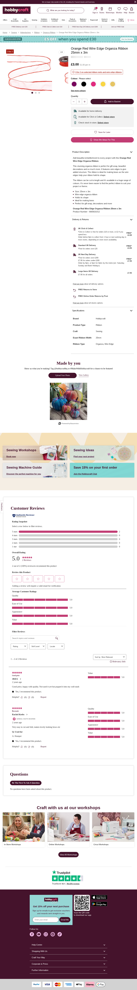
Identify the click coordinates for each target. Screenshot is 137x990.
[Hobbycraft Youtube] (39, 934)
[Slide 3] (39, 92)
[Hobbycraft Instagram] (46, 934)
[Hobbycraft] (17, 11)
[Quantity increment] (84, 101)
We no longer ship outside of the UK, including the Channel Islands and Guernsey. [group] (68, 2)
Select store (109, 117)
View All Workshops (68, 855)
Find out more (78, 284)
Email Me (65, 920)
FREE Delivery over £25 (19, 27)
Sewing (14, 33)
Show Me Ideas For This (104, 140)
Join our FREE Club (117, 27)
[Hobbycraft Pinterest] (53, 934)
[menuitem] (5, 20)
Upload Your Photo (62, 375)
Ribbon (37, 33)
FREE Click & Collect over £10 (52, 27)
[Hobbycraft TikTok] (60, 934)
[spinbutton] (79, 101)
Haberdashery (25, 33)
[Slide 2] (36, 92)
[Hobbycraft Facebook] (32, 934)
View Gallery (84, 375)
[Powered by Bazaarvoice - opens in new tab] (68, 423)
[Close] (135, 2)
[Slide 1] (32, 92)
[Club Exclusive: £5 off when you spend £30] (68, 39)
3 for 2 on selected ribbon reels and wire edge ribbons (98, 72)
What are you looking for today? (62, 10)
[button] (29, 72)
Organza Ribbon (49, 33)
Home (5, 33)
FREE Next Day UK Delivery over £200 (85, 27)
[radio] (74, 84)
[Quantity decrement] (73, 101)
